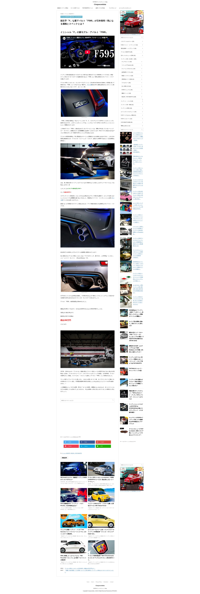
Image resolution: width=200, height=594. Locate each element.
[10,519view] (73, 501)
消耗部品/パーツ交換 (127, 79)
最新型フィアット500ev (62, 8)
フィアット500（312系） (127, 59)
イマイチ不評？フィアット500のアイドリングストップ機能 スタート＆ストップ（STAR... (138, 136)
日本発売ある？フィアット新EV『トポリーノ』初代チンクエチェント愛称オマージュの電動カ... (138, 265)
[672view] (101, 501)
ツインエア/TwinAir (126, 65)
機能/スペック (125, 93)
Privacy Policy (99, 582)
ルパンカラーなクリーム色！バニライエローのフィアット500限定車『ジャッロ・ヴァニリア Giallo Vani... (101, 531)
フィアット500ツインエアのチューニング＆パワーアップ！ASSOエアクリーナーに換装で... (138, 218)
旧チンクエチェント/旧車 (127, 55)
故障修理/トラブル (126, 72)
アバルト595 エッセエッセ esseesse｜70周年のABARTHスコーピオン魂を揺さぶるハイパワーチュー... (101, 479)
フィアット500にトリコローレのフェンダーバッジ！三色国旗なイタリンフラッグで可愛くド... (138, 277)
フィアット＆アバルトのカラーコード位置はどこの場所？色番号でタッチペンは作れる (138, 183)
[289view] (73, 527)
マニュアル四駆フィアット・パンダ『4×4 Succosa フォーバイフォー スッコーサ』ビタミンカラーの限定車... (73, 531)
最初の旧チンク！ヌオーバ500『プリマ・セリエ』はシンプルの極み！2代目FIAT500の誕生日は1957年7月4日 (136, 336)
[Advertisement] (87, 420)
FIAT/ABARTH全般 (125, 122)
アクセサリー (125, 82)
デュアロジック (112, 8)
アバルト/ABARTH (66, 453)
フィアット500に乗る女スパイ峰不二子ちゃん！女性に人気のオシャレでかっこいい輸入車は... (138, 195)
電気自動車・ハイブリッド (127, 48)
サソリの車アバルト (75, 8)
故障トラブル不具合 (100, 8)
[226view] (101, 475)
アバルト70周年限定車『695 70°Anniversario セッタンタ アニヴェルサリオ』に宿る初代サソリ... (101, 558)
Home (88, 582)
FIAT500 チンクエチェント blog (100, 588)
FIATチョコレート (125, 118)
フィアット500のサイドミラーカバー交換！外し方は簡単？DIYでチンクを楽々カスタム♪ (138, 300)
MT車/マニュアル (126, 89)
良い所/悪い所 (125, 86)
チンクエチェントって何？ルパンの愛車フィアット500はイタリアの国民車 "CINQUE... (138, 253)
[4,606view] (101, 527)
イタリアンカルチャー (126, 41)
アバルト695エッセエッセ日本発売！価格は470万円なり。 (80, 568)
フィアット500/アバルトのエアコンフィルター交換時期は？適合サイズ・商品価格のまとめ (138, 242)
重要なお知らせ (125, 125)
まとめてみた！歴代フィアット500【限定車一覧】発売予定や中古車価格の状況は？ (138, 289)
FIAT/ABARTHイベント (87, 8)
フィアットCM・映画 (126, 104)
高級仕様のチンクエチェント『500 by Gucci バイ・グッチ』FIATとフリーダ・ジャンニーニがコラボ (136, 395)
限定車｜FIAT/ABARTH (76, 453)
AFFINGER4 (114, 591)
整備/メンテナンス (126, 75)
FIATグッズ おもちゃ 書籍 (127, 115)
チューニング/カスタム (127, 68)
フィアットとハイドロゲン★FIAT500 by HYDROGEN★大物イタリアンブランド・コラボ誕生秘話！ (136, 408)
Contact (111, 582)
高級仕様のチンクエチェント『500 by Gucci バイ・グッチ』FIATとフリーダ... (138, 160)
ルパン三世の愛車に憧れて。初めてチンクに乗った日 (136, 323)
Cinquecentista (100, 4)
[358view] (73, 553)
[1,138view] (101, 553)
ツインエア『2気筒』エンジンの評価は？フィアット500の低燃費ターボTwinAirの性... (138, 230)
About (92, 582)
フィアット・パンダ (126, 101)
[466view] (73, 475)
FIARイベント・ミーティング (128, 45)
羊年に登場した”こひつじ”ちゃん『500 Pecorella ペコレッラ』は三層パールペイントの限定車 (73, 558)
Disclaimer (106, 582)
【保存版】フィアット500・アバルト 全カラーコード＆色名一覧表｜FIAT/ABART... (138, 148)
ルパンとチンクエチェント (125, 8)
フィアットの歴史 (125, 108)
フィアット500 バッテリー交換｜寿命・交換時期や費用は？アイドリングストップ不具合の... (138, 171)
